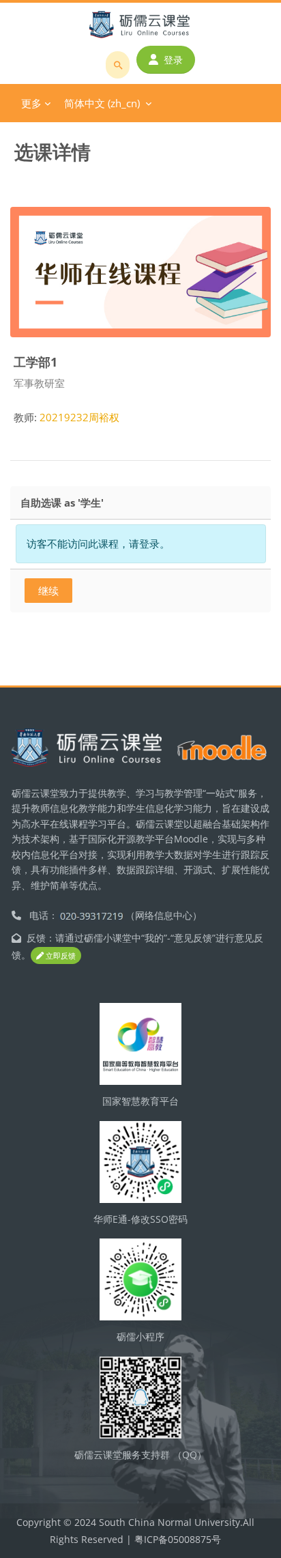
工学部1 (35, 361)
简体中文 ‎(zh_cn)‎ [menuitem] (102, 103)
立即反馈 (60, 955)
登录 (173, 59)
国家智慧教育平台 (140, 1100)
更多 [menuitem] (31, 103)
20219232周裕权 (79, 417)
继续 (48, 590)
